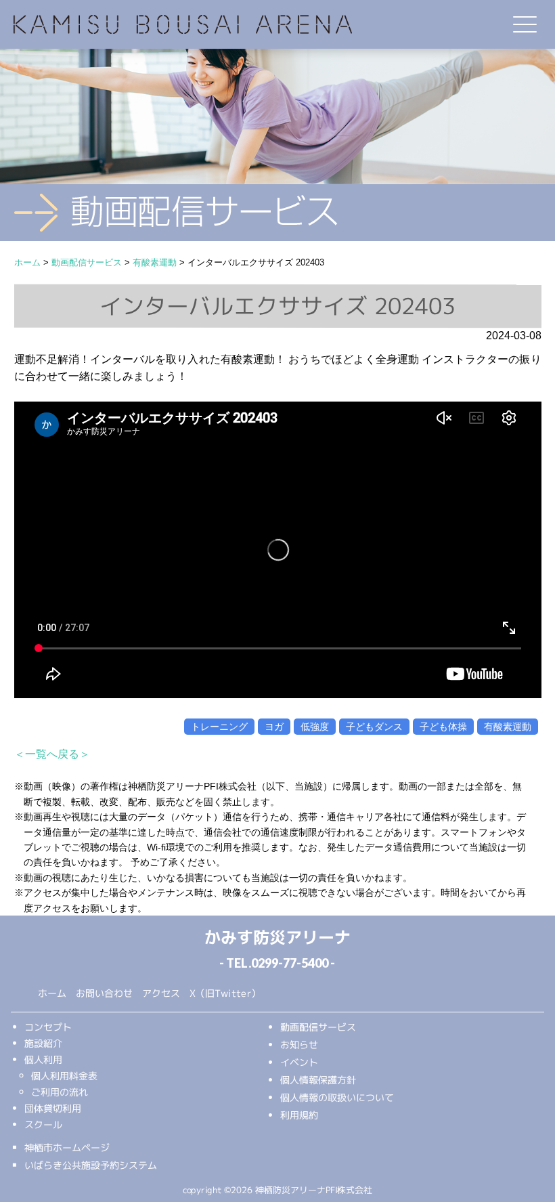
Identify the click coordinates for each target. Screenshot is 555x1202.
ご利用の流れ (59, 1091)
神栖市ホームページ (67, 1146)
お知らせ (299, 1044)
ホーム (52, 993)
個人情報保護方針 (318, 1079)
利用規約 (299, 1115)
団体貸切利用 (52, 1107)
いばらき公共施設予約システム (90, 1164)
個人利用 (43, 1058)
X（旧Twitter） (225, 993)
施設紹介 (43, 1042)
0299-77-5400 (289, 963)
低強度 (315, 726)
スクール (43, 1123)
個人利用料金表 (64, 1075)
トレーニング (219, 726)
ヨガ (274, 726)
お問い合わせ (104, 993)
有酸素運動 (507, 726)
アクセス (161, 993)
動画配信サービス (318, 1027)
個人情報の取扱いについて (337, 1097)
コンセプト (48, 1026)
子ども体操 (443, 726)
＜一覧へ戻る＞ (52, 754)
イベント (299, 1062)
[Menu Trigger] (525, 24)
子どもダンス (374, 726)
